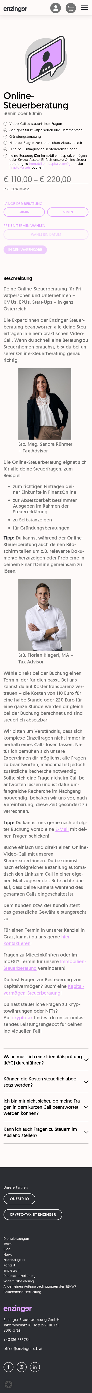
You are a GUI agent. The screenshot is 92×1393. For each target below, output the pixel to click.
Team (8, 1244)
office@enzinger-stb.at (23, 1348)
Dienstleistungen (16, 1238)
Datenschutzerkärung (20, 1276)
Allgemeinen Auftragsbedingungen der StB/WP (40, 1286)
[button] (8, 1384)
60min (68, 212)
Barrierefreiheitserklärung (22, 1292)
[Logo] (27, 9)
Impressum (12, 1270)
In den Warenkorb (25, 249)
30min (24, 212)
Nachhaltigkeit (14, 1260)
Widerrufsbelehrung (19, 1281)
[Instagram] (23, 1370)
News (8, 1254)
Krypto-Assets (19, 167)
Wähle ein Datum (46, 234)
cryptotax (22, 1018)
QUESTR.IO (19, 1198)
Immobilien (37, 164)
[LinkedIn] (36, 1370)
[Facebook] (10, 1370)
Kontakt (9, 1265)
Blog (7, 1249)
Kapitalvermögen (61, 164)
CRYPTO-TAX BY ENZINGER (33, 1214)
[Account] (55, 12)
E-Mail (62, 829)
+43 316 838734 (17, 1339)
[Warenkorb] (73, 8)
